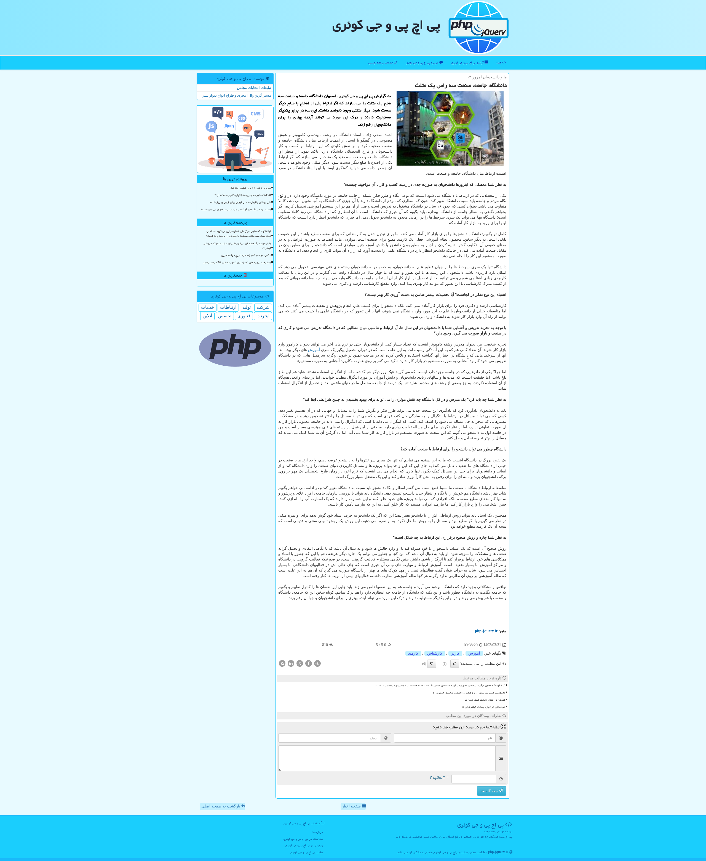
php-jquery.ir (486, 631)
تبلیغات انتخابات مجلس (254, 88)
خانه (499, 62)
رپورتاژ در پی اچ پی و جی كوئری (304, 845)
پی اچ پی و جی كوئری (386, 24)
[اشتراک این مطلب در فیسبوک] (308, 663)
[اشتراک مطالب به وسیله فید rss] (282, 663)
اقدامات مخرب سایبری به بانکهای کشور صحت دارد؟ (243, 195)
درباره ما (317, 832)
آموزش (314, 350)
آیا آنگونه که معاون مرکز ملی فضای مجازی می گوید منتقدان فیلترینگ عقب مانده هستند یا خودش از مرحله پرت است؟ (440, 685)
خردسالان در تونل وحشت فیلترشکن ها (483, 707)
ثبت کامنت (489, 791)
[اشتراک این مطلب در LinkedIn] (291, 663)
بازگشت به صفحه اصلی (221, 806)
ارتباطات (228, 307)
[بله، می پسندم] (454, 664)
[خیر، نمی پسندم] (431, 664)
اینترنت (262, 315)
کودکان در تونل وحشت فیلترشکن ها (485, 700)
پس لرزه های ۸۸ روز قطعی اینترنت (251, 188)
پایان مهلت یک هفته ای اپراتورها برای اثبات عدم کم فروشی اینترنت (237, 246)
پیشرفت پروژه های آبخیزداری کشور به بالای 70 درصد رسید (237, 262)
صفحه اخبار (352, 806)
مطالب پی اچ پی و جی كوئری (306, 852)
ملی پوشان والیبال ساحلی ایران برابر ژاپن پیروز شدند (240, 202)
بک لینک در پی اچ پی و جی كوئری (303, 839)
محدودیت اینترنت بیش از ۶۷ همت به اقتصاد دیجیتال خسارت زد (469, 692)
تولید (246, 307)
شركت (263, 307)
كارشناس (434, 653)
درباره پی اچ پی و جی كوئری (422, 62)
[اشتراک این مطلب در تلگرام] (317, 663)
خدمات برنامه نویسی (381, 62)
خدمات (207, 307)
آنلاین (207, 315)
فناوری (243, 315)
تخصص (224, 315)
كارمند (413, 653)
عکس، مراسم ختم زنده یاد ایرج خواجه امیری (246, 255)
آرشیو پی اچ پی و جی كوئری (468, 62)
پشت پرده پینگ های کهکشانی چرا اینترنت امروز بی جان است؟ (236, 209)
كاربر (455, 653)
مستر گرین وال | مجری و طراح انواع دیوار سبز (236, 95)
